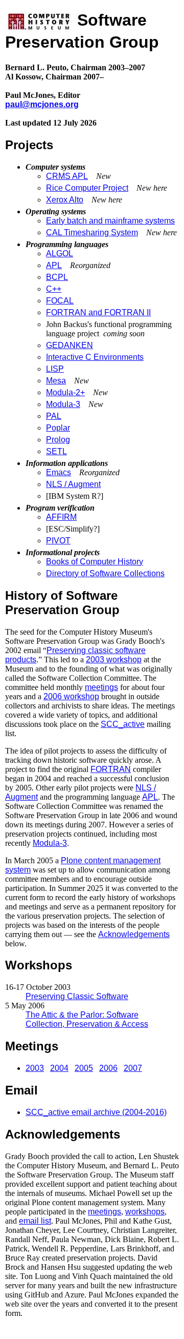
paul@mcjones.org (42, 104)
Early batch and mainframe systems (110, 220)
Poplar (58, 427)
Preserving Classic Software (77, 996)
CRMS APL (67, 176)
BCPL (57, 277)
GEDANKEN (69, 345)
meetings (101, 687)
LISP (55, 368)
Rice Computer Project (87, 188)
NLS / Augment (73, 484)
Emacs (58, 472)
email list (35, 1220)
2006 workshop (71, 696)
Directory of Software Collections (105, 573)
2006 (108, 1068)
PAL (53, 416)
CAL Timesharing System (92, 232)
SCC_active (123, 724)
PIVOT (58, 540)
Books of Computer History (94, 561)
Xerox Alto (64, 199)
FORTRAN (110, 769)
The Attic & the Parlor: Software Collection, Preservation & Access (87, 1019)
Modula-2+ (65, 392)
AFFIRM (61, 517)
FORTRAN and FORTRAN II (98, 312)
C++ (53, 289)
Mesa (56, 380)
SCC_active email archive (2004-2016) (96, 1112)
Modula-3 (63, 404)
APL (54, 265)
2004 (59, 1068)
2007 (133, 1068)
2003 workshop (114, 659)
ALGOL (59, 253)
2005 (84, 1068)
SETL (56, 451)
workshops (145, 1211)
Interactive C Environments (95, 357)
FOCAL (60, 300)
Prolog (58, 439)
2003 (35, 1068)
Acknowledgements (134, 934)
